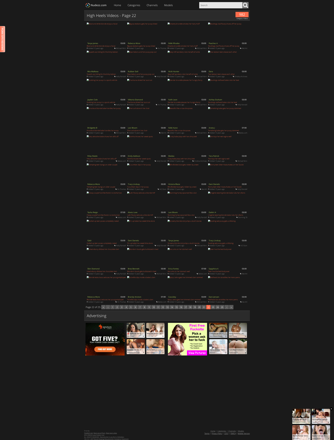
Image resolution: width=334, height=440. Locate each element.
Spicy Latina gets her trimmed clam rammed (184, 299)
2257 (226, 433)
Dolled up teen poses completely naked (102, 243)
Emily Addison (134, 156)
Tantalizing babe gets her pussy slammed (223, 130)
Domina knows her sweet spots (139, 158)
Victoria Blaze (174, 184)
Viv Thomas (162, 48)
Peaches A (213, 43)
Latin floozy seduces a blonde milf (140, 215)
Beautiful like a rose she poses (179, 130)
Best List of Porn (99, 433)
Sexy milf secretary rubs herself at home (183, 74)
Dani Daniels (214, 184)
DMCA (233, 433)
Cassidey (172, 297)
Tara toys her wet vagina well (218, 158)
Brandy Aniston (134, 297)
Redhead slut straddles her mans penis (223, 299)
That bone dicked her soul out (138, 102)
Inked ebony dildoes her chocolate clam (102, 271)
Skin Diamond (93, 268)
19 (195, 307)
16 (181, 307)
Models (168, 5)
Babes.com (243, 133)
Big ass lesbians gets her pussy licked (141, 46)
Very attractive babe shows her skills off (101, 158)
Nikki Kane (173, 128)
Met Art (244, 48)
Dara (211, 71)
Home (117, 5)
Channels (152, 5)
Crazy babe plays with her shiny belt (181, 158)
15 (176, 307)
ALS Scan (162, 189)
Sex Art (204, 189)
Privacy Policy (217, 433)
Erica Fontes (173, 268)
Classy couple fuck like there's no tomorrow (103, 215)
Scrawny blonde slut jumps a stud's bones (183, 243)
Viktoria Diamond (135, 99)
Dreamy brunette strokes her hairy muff (183, 46)
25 (222, 307)
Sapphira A (213, 268)
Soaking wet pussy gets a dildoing (220, 243)
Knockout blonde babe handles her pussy (103, 130)
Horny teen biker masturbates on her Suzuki (224, 187)
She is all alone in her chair (137, 130)
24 (218, 307)
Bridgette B (92, 128)
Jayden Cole (92, 99)
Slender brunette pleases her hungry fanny (184, 102)
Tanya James (92, 43)
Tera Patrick (214, 156)
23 (213, 307)
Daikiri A (212, 212)
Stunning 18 (242, 217)
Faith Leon (172, 99)
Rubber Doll (133, 71)
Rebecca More (134, 43)
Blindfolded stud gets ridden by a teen (182, 187)
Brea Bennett (133, 268)
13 (167, 307)
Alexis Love (132, 212)
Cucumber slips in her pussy (138, 187)
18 (190, 307)
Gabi (89, 240)
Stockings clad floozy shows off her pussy (223, 46)
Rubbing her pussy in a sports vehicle (101, 102)
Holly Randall (121, 76)
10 (154, 307)
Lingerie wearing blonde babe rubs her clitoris (225, 215)
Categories (134, 5)
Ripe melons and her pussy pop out (140, 74)
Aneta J (212, 128)
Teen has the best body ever (218, 271)
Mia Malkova (92, 71)
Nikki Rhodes (174, 43)
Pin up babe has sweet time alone (140, 243)
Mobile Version (244, 433)
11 (158, 307)
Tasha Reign (92, 212)
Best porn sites (111, 433)
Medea (171, 156)
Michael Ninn (121, 48)
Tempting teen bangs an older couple (101, 187)
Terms (207, 433)
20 (199, 307)
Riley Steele (92, 156)
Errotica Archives (241, 76)
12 (163, 307)
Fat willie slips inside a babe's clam (140, 299)
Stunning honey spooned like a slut (181, 215)
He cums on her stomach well (179, 271)
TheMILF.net (88, 433)
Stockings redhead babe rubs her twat (222, 102)
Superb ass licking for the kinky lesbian (101, 74)
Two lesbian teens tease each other (221, 74)
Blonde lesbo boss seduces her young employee (105, 299)
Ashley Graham (215, 99)
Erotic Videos (96, 5)
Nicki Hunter (173, 71)
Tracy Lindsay (134, 184)
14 (172, 307)
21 (204, 307)
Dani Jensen (214, 297)
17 (186, 307)
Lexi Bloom (132, 128)
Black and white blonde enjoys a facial (101, 46)
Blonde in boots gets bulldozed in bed (141, 271)
